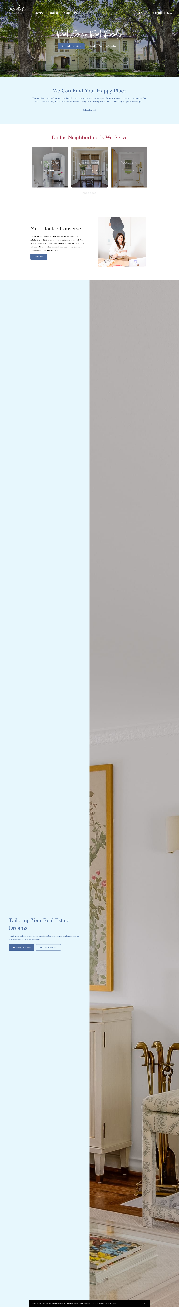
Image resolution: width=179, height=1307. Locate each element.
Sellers (54, 13)
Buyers (40, 13)
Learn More (38, 257)
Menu (143, 13)
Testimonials (71, 13)
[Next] (150, 170)
